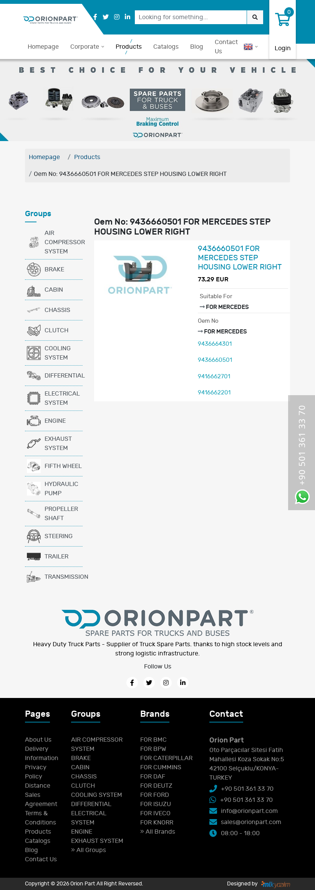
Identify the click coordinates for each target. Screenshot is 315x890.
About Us (38, 739)
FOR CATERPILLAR (166, 758)
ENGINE (55, 420)
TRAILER (56, 556)
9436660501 (215, 360)
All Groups (90, 850)
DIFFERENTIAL (64, 375)
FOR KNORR (156, 822)
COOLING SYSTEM (58, 353)
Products (129, 46)
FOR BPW (153, 748)
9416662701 (214, 376)
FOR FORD (154, 794)
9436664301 (215, 344)
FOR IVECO (155, 813)
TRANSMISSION (64, 576)
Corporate (84, 46)
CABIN (54, 289)
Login (283, 48)
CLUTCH (56, 330)
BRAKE (54, 269)
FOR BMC (153, 739)
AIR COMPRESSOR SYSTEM (64, 242)
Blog (196, 46)
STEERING (59, 536)
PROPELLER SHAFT (61, 514)
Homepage (43, 46)
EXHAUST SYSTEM (58, 443)
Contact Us (226, 47)
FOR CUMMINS (160, 767)
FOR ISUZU (155, 804)
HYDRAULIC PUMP (61, 489)
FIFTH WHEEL (63, 466)
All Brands (159, 831)
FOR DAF (152, 776)
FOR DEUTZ (156, 785)
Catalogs (166, 46)
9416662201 (214, 392)
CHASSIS (57, 310)
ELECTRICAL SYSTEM (62, 398)
